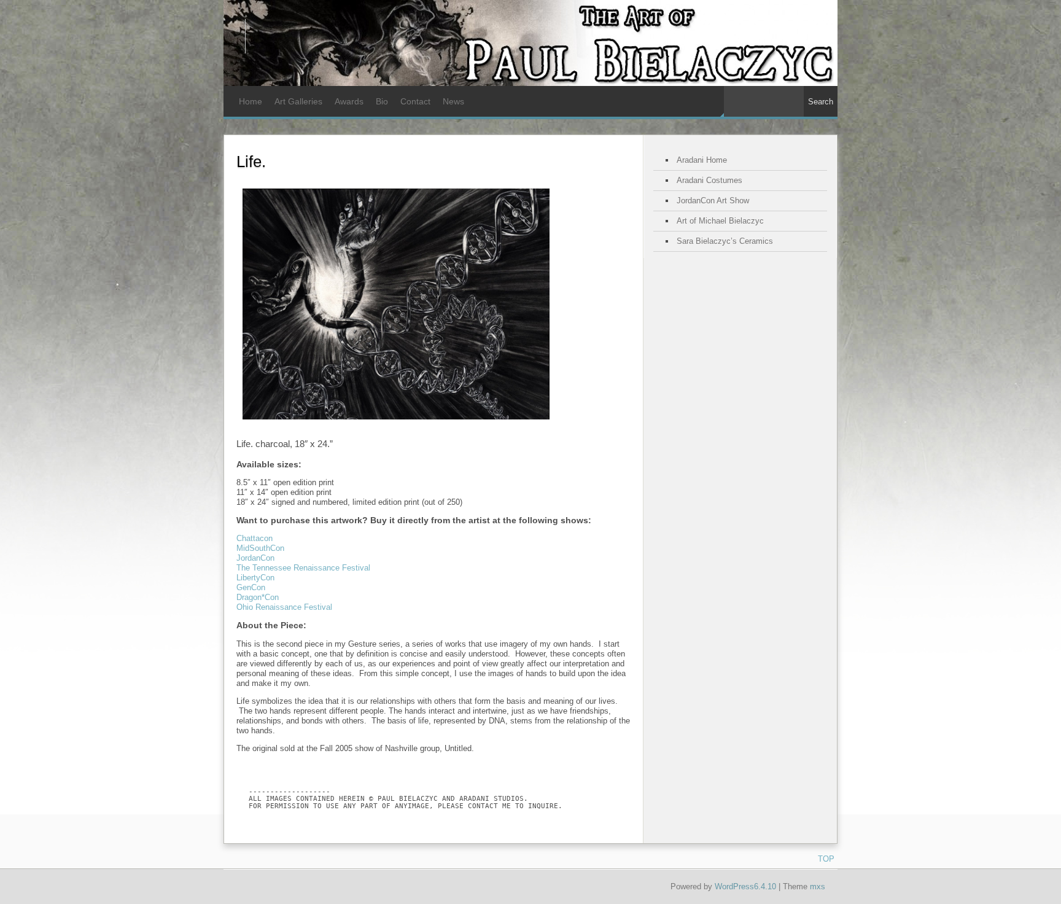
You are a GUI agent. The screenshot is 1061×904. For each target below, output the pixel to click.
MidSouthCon (260, 548)
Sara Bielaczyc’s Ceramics (725, 241)
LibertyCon (255, 577)
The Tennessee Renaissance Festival (303, 567)
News (453, 101)
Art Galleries (298, 101)
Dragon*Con (257, 597)
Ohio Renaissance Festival (284, 607)
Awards (349, 101)
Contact (415, 101)
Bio (382, 101)
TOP (826, 858)
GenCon (250, 587)
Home (250, 101)
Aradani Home (702, 160)
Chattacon (254, 538)
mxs (817, 886)
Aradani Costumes (709, 180)
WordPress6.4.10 (745, 886)
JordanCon (255, 558)
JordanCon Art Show (713, 200)
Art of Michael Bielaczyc (720, 220)
